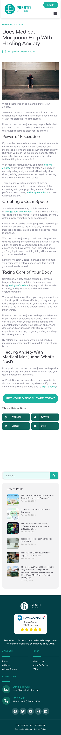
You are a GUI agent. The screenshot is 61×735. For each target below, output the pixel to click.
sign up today (49, 386)
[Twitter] (23, 711)
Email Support (21, 686)
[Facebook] (15, 711)
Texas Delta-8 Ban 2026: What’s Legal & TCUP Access (35, 554)
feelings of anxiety (18, 285)
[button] (55, 14)
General (7, 24)
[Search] (54, 475)
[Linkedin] (45, 711)
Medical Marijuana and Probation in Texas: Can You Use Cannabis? (37, 496)
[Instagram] (38, 711)
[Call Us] (6, 701)
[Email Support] (6, 689)
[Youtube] (30, 711)
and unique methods (37, 192)
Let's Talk (19, 698)
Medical (19, 24)
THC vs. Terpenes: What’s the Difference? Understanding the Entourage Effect (35, 526)
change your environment (18, 211)
